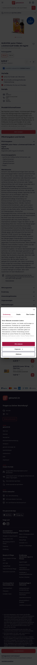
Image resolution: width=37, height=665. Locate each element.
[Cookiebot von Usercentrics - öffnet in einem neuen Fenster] (27, 310)
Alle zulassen (19, 344)
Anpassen (18, 349)
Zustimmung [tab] (6, 314)
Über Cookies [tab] (30, 314)
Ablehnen (18, 354)
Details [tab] (18, 314)
